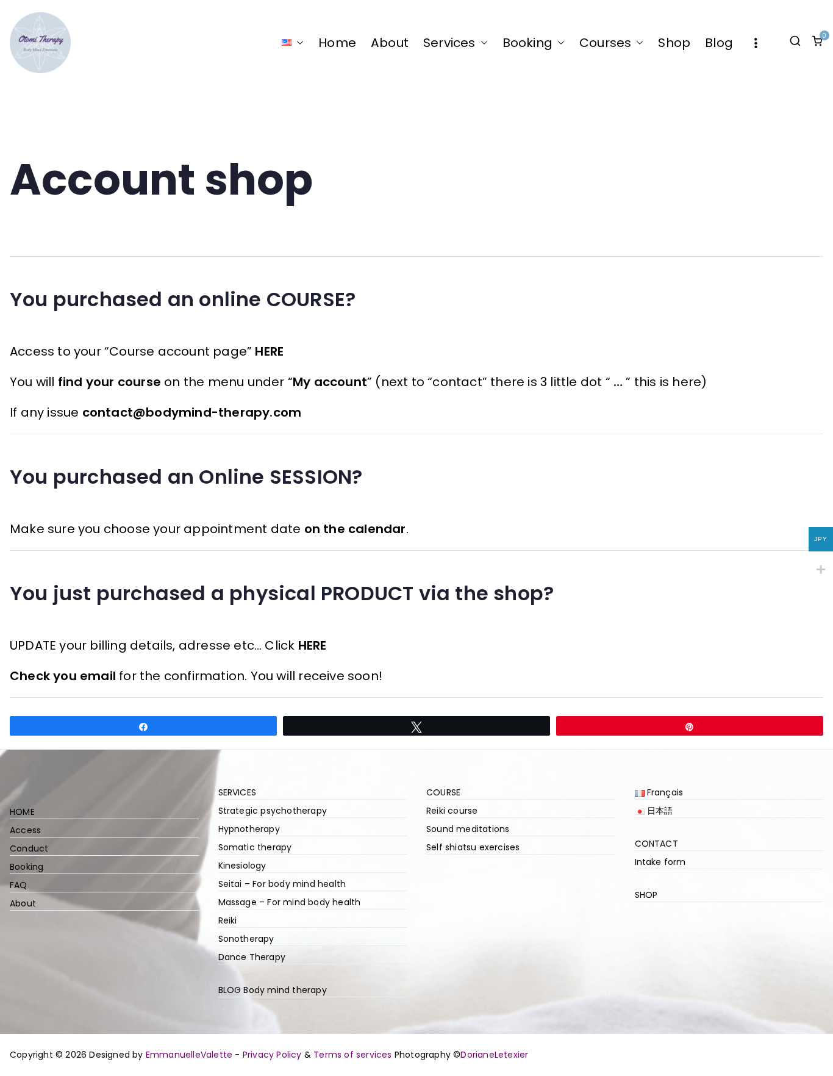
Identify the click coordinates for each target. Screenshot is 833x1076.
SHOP (646, 895)
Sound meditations (467, 829)
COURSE (443, 792)
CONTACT (656, 843)
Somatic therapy (255, 847)
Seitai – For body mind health (282, 884)
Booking (527, 42)
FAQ (18, 885)
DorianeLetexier (494, 1055)
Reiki (227, 920)
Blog (719, 42)
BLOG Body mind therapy (272, 990)
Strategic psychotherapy (272, 811)
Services (449, 42)
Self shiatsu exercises (473, 847)
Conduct (29, 848)
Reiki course (451, 811)
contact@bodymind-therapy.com (192, 412)
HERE (269, 351)
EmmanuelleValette (189, 1055)
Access (25, 830)
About (390, 42)
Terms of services (352, 1055)
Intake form (660, 862)
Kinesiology (242, 865)
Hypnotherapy (249, 829)
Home (337, 42)
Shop (674, 42)
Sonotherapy (246, 939)
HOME (22, 812)
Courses (605, 42)
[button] (297, 42)
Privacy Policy (272, 1055)
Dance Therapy (252, 957)
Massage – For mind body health (289, 902)
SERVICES (237, 792)
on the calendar (355, 528)
